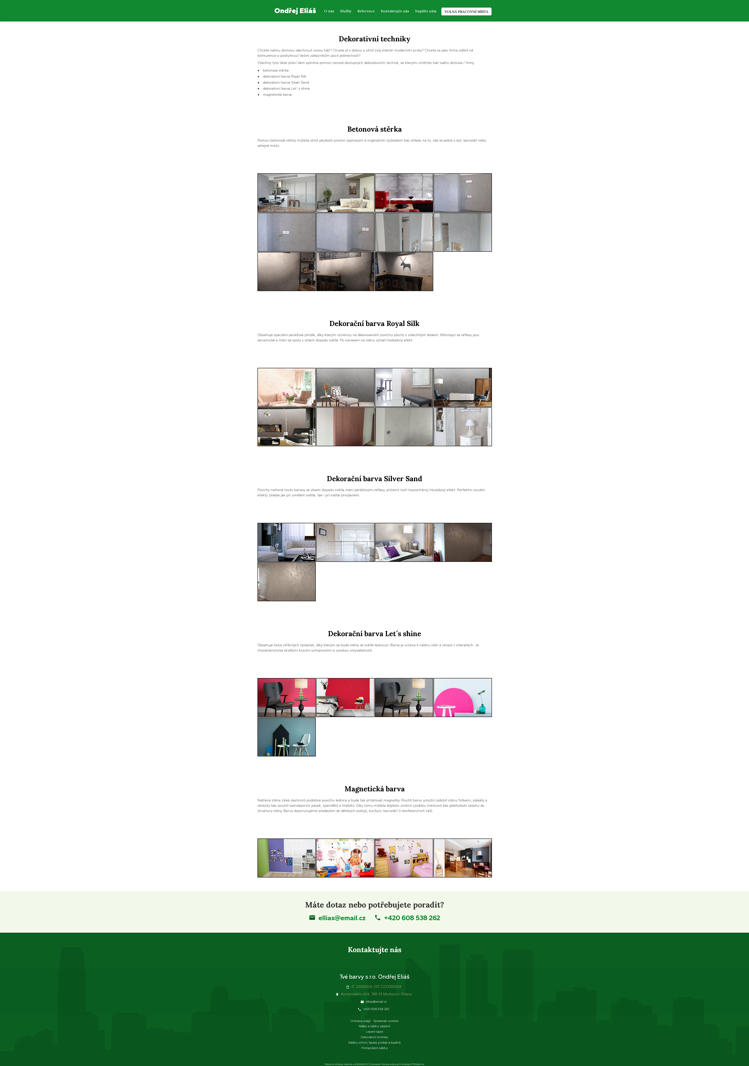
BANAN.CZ (362, 1064)
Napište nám (426, 11)
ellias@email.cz (342, 918)
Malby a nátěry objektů (374, 1026)
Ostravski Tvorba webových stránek (390, 1064)
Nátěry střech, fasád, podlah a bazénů (374, 1042)
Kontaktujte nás (395, 11)
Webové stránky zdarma (338, 1064)
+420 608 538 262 (412, 918)
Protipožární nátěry (374, 1048)
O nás (329, 11)
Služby (345, 11)
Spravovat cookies (386, 1021)
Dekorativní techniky (374, 1037)
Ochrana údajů (361, 1021)
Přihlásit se (418, 1064)
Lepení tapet (374, 1031)
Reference (366, 11)
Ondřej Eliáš (295, 10)
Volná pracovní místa (466, 11)
